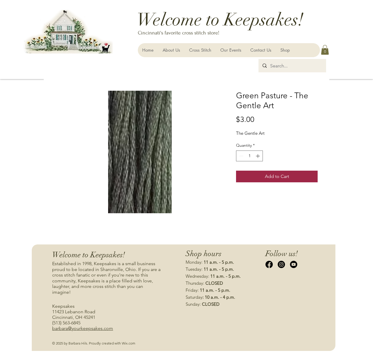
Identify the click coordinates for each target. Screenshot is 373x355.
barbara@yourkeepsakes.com (82, 328)
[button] (325, 50)
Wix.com (128, 343)
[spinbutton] (249, 156)
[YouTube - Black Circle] (293, 264)
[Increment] (258, 156)
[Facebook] (269, 264)
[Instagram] (281, 264)
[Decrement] (240, 156)
